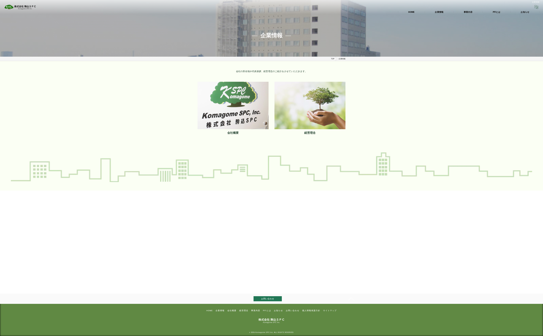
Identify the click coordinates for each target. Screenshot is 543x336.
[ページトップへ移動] (351, 299)
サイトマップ (330, 310)
